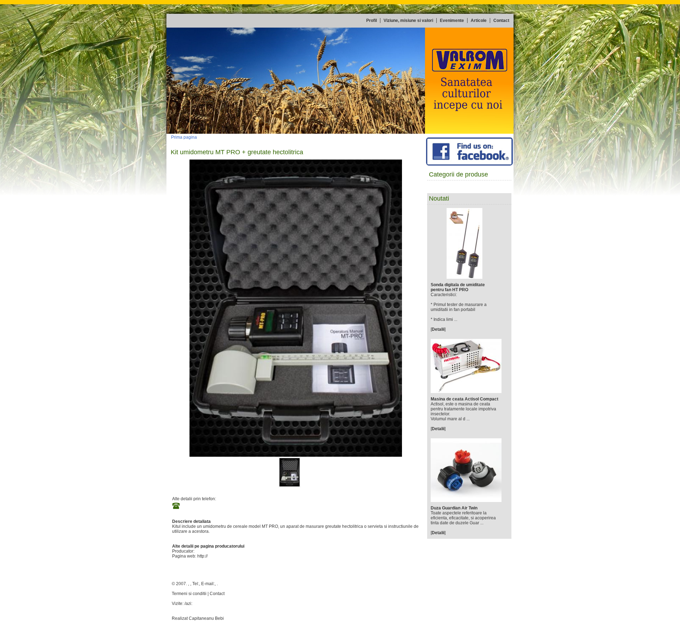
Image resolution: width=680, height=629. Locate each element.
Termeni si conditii (189, 593)
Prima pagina (184, 137)
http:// (202, 556)
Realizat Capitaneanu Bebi (198, 618)
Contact (217, 593)
